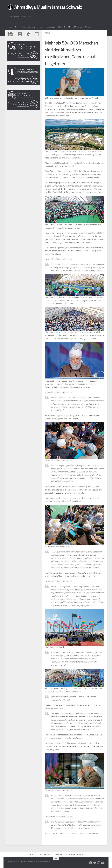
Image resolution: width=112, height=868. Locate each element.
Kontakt (88, 27)
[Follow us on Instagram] (98, 862)
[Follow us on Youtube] (102, 862)
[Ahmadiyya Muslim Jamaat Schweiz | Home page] (45, 7)
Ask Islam (58, 854)
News (17, 27)
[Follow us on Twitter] (94, 862)
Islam (42, 27)
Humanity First (45, 854)
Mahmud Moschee (75, 27)
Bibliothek (61, 27)
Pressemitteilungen (29, 27)
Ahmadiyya (51, 27)
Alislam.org (32, 854)
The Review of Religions (75, 854)
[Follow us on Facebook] (90, 862)
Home (10, 27)
